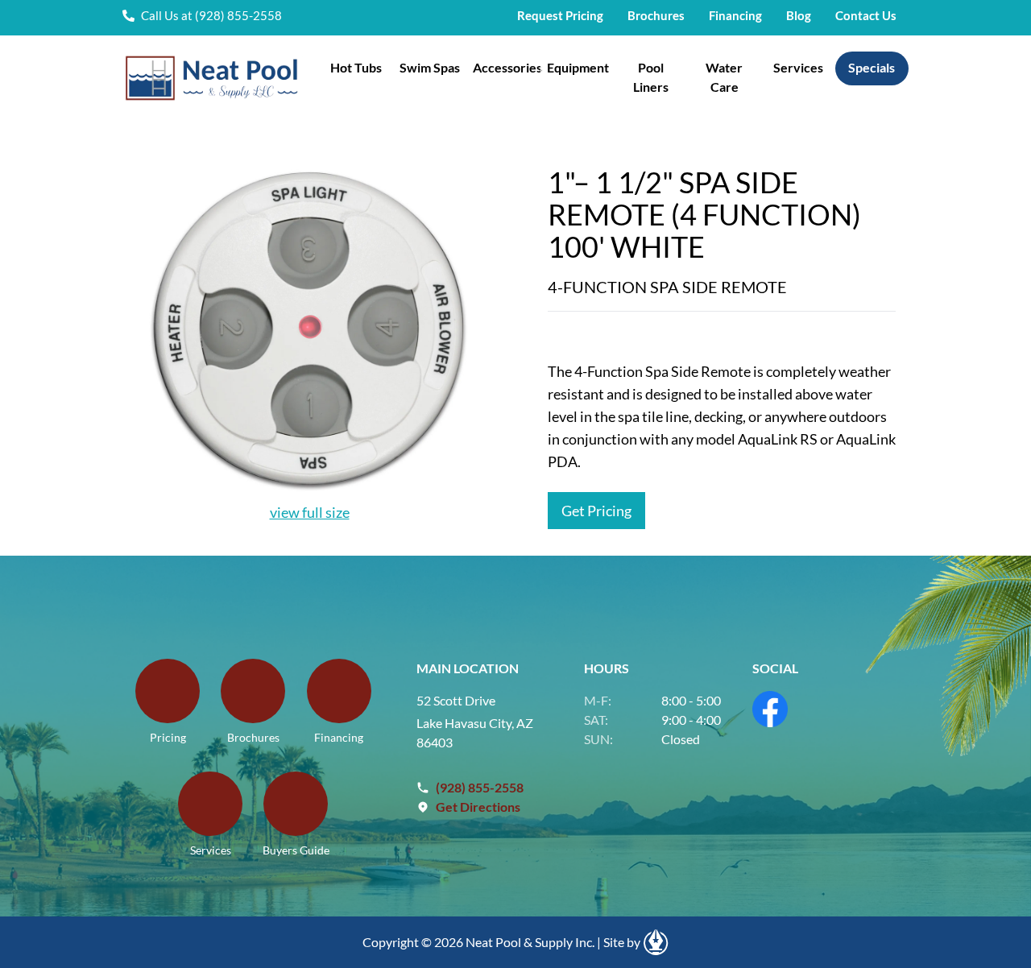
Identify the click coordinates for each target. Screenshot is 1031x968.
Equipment (578, 67)
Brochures (656, 15)
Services (798, 67)
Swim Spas (430, 67)
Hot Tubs (356, 67)
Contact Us (865, 15)
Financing (735, 15)
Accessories (506, 67)
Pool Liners (651, 77)
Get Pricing (596, 510)
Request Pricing (560, 15)
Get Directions (478, 806)
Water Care (724, 77)
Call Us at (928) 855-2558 (211, 15)
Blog (798, 15)
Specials (871, 67)
